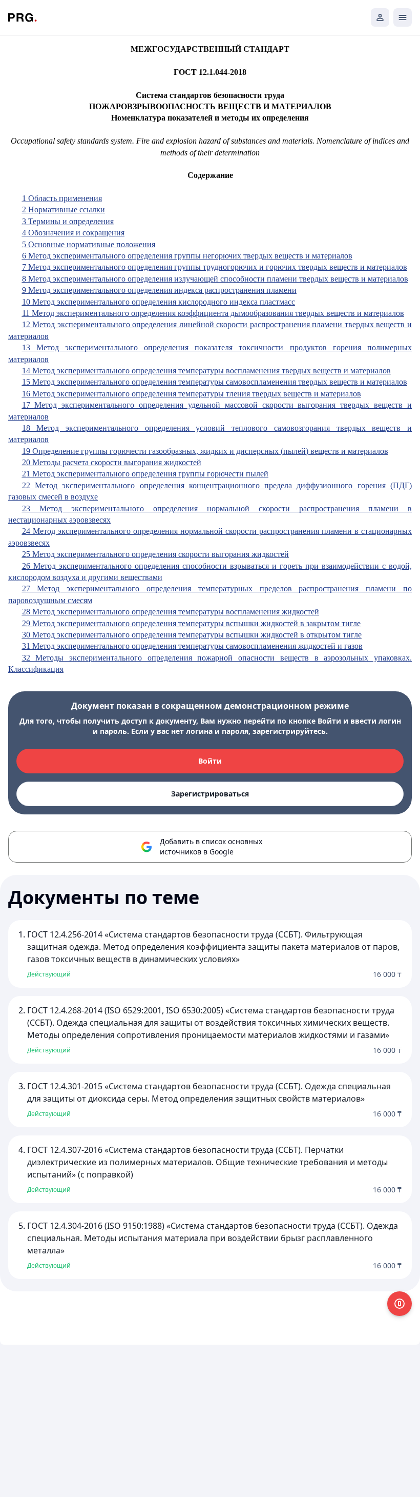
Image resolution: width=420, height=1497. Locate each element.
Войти (210, 761)
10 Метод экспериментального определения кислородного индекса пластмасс (158, 301)
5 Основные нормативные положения (88, 244)
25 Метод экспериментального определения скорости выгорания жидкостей (155, 554)
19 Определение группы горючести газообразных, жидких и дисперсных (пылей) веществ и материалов (205, 451)
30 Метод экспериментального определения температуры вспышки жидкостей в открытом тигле (192, 634)
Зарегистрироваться (210, 794)
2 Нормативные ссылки (63, 209)
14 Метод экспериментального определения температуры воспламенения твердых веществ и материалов (206, 370)
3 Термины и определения (68, 221)
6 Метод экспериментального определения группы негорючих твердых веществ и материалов (187, 255)
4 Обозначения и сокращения (73, 232)
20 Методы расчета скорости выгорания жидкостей (111, 462)
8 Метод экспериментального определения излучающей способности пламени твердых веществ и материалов (215, 278)
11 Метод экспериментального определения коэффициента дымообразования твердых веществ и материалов (213, 313)
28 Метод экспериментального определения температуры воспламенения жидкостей (170, 611)
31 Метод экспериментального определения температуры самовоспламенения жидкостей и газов (192, 646)
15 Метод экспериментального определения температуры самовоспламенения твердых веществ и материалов (214, 381)
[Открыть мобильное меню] (402, 17)
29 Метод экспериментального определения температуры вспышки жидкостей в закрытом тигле (191, 623)
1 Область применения (62, 198)
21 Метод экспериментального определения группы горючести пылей (145, 473)
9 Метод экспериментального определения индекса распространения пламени (159, 290)
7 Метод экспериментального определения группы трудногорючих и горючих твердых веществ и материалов (214, 267)
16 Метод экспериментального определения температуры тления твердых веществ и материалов (191, 393)
